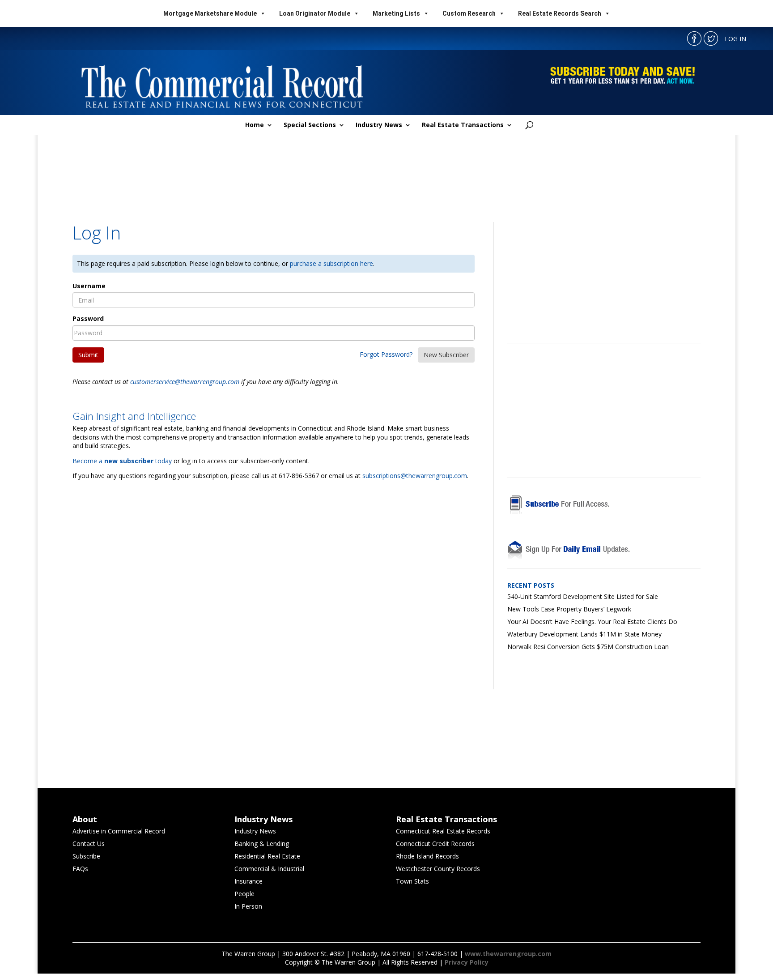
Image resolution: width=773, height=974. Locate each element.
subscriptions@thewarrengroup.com (414, 475)
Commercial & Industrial (269, 868)
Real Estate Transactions (463, 125)
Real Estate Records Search (559, 13)
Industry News (379, 125)
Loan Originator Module (314, 13)
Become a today (122, 461)
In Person (248, 906)
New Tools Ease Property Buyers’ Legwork (569, 609)
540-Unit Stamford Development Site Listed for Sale (582, 596)
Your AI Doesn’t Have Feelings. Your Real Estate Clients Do (592, 621)
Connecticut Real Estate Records (443, 831)
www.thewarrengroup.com (508, 953)
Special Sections (310, 125)
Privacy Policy (466, 962)
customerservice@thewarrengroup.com (184, 381)
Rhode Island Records (427, 856)
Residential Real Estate (267, 856)
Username (89, 286)
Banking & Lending (261, 843)
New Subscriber (446, 354)
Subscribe (86, 856)
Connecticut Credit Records (435, 843)
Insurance (248, 881)
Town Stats (412, 881)
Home (254, 125)
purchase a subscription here (331, 263)
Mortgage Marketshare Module (210, 13)
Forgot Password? (386, 354)
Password (88, 318)
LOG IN (735, 38)
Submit (88, 354)
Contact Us (88, 843)
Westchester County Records (438, 868)
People (244, 893)
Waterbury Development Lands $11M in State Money (584, 634)
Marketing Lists (396, 13)
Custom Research (469, 13)
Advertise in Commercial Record (118, 831)
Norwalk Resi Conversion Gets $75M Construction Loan (588, 646)
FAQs (80, 868)
